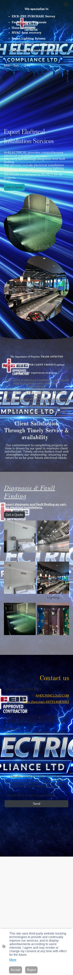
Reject (31, 969)
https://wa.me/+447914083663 (46, 702)
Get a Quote (14, 187)
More (12, 959)
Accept (15, 969)
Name (10, 712)
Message (11, 728)
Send (36, 803)
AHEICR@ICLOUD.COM (52, 695)
